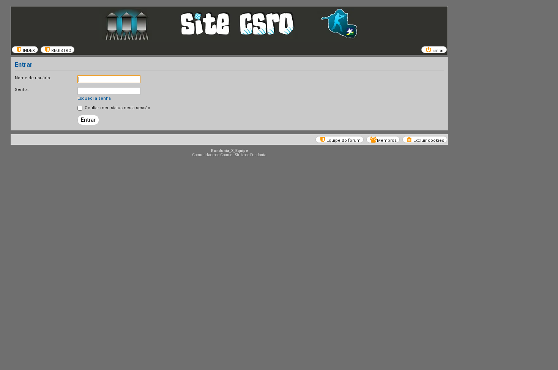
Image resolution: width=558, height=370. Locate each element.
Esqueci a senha (94, 98)
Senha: (22, 89)
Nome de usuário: (33, 77)
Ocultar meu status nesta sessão (117, 107)
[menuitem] (25, 49)
